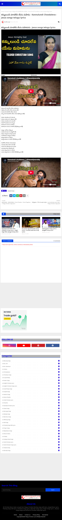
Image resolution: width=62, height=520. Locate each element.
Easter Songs (31, 380)
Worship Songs (31, 450)
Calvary (31, 369)
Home (2, 11)
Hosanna (31, 403)
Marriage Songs (31, 411)
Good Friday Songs (31, 389)
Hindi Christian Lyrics (31, 400)
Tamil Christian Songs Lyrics (31, 445)
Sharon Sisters (31, 433)
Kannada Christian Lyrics (31, 405)
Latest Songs (31, 408)
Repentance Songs (31, 431)
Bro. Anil (31, 363)
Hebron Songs (31, 394)
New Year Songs (31, 417)
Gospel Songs (8, 11)
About (20, 515)
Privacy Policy (36, 515)
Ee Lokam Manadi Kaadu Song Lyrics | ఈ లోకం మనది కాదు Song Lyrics (30, 230)
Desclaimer (45, 515)
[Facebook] (10, 195)
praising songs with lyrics (31, 425)
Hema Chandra (31, 397)
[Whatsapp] (17, 195)
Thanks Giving (31, 447)
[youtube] (24, 345)
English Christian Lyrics (31, 383)
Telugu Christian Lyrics (31, 516)
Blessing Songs (31, 361)
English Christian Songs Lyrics (31, 386)
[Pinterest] (20, 195)
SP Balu (31, 436)
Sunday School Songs (31, 439)
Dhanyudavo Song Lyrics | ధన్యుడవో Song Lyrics (49, 229)
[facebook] (52, 345)
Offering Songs (31, 419)
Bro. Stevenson (31, 366)
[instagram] (9, 345)
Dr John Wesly (31, 377)
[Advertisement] (31, 296)
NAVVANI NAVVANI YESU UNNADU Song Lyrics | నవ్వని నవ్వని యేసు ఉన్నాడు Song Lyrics (10, 230)
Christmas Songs (31, 375)
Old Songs (31, 422)
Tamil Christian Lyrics (31, 442)
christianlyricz (31, 372)
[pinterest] (38, 345)
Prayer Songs (31, 428)
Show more (56, 214)
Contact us (27, 515)
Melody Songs (31, 414)
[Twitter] (14, 195)
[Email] (24, 195)
